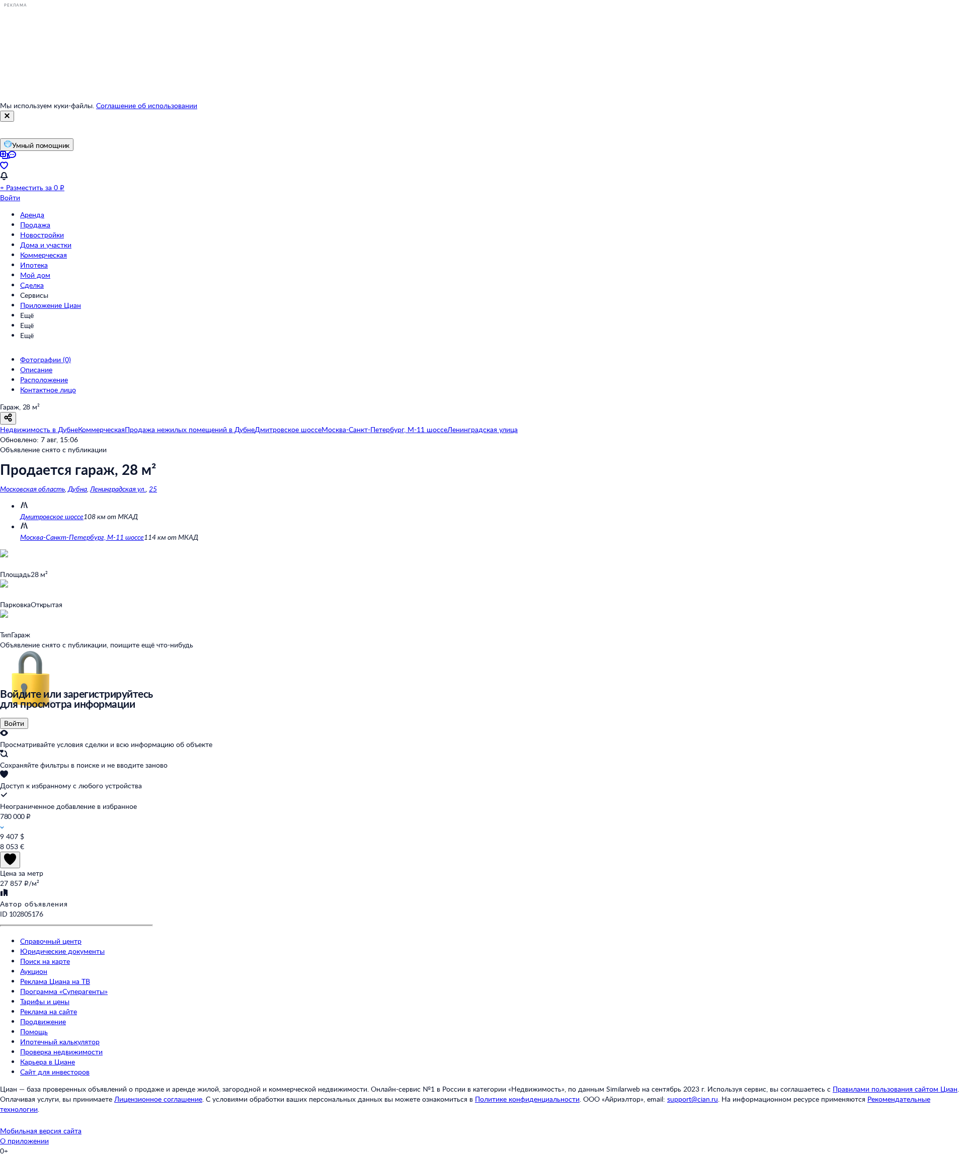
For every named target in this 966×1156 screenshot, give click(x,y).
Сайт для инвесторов (55, 1072)
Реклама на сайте (48, 1011)
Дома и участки (45, 245)
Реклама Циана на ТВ (55, 981)
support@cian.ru (692, 1099)
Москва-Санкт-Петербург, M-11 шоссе (82, 537)
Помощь (34, 1031)
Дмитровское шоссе (52, 516)
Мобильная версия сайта (41, 1130)
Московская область (32, 488)
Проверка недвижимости (61, 1051)
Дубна (77, 488)
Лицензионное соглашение (158, 1099)
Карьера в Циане (47, 1061)
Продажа (35, 224)
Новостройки (42, 234)
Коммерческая (43, 255)
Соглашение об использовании (146, 105)
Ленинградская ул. (118, 488)
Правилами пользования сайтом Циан (895, 1089)
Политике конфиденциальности (527, 1099)
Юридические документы (62, 951)
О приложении (24, 1140)
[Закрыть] (7, 116)
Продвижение (43, 1021)
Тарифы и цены (44, 1001)
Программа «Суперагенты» (64, 991)
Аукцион (33, 971)
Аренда (32, 214)
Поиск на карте (45, 961)
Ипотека (34, 265)
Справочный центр (51, 941)
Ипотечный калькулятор (60, 1041)
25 (153, 488)
